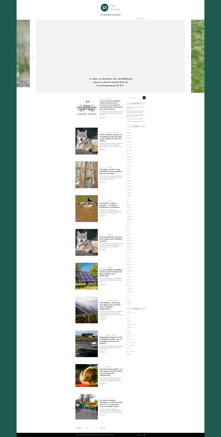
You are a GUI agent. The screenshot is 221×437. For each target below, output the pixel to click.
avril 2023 (129, 201)
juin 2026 (128, 129)
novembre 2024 (129, 159)
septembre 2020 (130, 270)
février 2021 (129, 258)
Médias (128, 330)
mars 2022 (129, 234)
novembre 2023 (129, 189)
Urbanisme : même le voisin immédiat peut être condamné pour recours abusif (111, 171)
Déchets (128, 318)
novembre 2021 (129, 246)
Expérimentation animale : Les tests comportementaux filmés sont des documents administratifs (111, 372)
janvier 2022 (129, 240)
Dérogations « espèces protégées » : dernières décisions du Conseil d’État (110, 205)
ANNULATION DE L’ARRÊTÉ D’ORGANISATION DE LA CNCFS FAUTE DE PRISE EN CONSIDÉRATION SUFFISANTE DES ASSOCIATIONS (111, 105)
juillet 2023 (129, 195)
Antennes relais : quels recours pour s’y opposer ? (135, 118)
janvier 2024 (129, 183)
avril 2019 (128, 300)
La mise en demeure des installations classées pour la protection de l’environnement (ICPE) (111, 82)
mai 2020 (128, 273)
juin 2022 (128, 225)
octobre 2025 (129, 141)
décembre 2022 (129, 213)
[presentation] (33, 56)
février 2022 (129, 237)
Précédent (79, 427)
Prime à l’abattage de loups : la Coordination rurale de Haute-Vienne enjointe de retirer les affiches (111, 137)
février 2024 (129, 180)
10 (98, 427)
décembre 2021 (129, 243)
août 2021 (128, 252)
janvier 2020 (129, 282)
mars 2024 (129, 177)
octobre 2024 (129, 162)
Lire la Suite (102, 117)
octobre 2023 (129, 192)
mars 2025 (129, 147)
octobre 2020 (129, 267)
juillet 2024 (129, 165)
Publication (109, 300)
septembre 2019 (130, 291)
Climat (128, 315)
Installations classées (131, 324)
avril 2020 (129, 276)
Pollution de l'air (130, 339)
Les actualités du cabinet (110, 14)
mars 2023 (129, 204)
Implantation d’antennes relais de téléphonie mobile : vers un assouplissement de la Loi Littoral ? (111, 340)
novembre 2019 (129, 285)
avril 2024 (129, 174)
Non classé (129, 336)
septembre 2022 (130, 219)
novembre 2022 (130, 216)
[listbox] (110, 56)
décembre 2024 (129, 156)
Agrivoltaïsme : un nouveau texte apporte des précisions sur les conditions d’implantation (110, 305)
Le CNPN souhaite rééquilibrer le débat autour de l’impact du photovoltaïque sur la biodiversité (111, 272)
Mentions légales (111, 434)
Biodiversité (109, 98)
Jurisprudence (116, 132)
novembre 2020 (130, 264)
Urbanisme (110, 167)
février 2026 (129, 135)
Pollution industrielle (131, 342)
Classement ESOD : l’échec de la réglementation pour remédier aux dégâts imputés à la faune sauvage (135, 111)
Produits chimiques (130, 345)
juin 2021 (128, 255)
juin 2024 (128, 168)
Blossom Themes (97, 434)
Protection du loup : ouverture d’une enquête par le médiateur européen (111, 239)
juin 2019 (128, 294)
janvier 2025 (129, 153)
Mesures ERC (129, 333)
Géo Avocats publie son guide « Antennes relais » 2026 (136, 121)
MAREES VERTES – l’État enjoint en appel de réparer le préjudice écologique (135, 107)
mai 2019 (128, 297)
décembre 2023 (129, 186)
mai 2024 (128, 171)
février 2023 (129, 207)
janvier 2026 (129, 138)
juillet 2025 (129, 144)
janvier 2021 (129, 261)
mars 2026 (129, 132)
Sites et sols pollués (131, 351)
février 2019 (129, 303)
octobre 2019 (129, 288)
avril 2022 (129, 231)
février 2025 (129, 150)
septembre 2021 (130, 249)
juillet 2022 (129, 222)
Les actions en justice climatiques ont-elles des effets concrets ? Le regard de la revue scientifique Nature (111, 403)
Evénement (129, 321)
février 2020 (129, 279)
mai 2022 (128, 228)
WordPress (106, 434)
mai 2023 (128, 198)
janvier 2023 (129, 210)
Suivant (102, 427)
